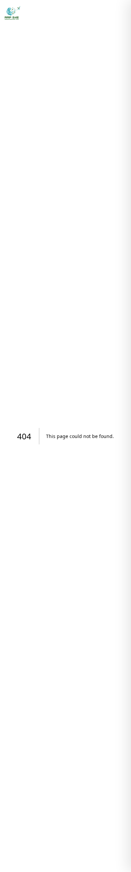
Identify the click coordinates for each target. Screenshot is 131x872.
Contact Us (93, 12)
